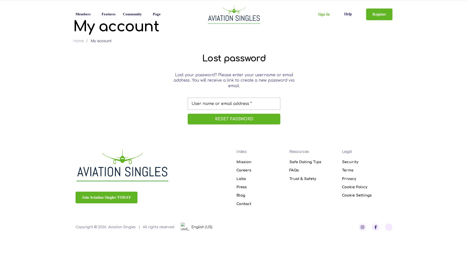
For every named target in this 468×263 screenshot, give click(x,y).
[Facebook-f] (375, 227)
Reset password (234, 119)
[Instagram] (362, 227)
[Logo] (234, 14)
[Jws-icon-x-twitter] (388, 227)
